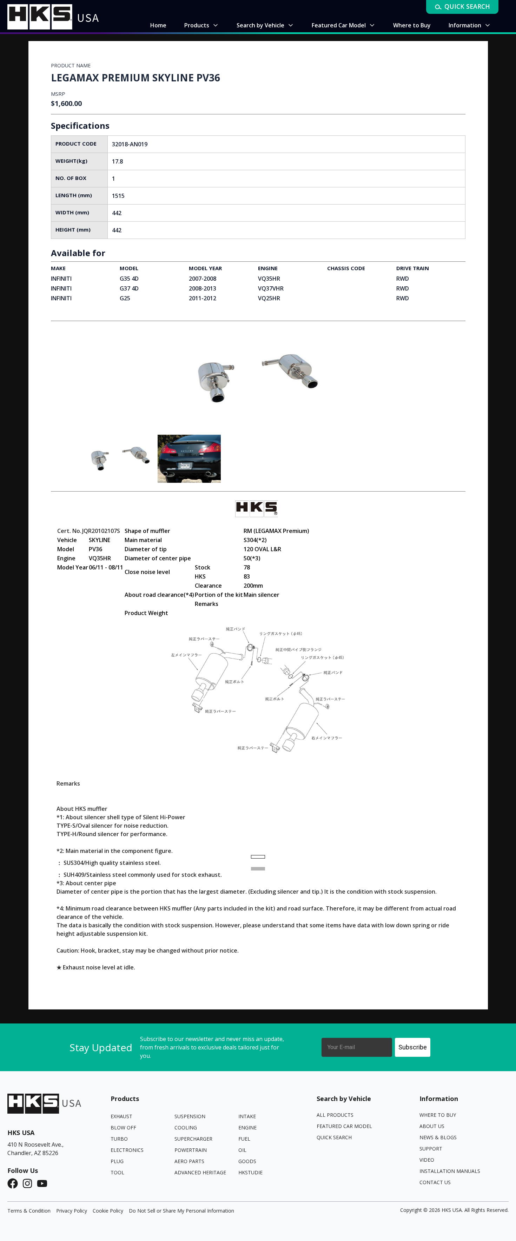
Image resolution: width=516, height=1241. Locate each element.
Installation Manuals (449, 1171)
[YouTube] (44, 1183)
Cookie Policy (108, 1210)
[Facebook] (14, 1183)
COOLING (185, 1127)
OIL (242, 1150)
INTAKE (247, 1116)
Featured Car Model (344, 1126)
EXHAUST (121, 1116)
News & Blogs (438, 1137)
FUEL (244, 1138)
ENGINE (247, 1127)
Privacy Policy (71, 1210)
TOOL (117, 1172)
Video (426, 1159)
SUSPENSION (189, 1116)
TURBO (119, 1138)
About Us (431, 1126)
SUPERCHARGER (193, 1138)
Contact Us (435, 1182)
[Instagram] (29, 1183)
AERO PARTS (189, 1161)
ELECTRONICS (127, 1150)
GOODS (247, 1161)
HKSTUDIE (250, 1172)
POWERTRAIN (190, 1150)
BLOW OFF (123, 1127)
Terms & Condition (29, 1210)
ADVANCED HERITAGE (200, 1172)
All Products (335, 1115)
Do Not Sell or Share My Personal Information (181, 1210)
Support (430, 1148)
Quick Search (334, 1137)
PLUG (117, 1161)
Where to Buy (437, 1115)
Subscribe (412, 1047)
